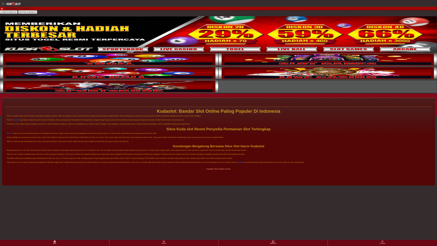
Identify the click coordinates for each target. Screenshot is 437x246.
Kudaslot (17, 120)
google (240, 162)
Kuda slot (10, 133)
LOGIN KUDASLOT (9, 12)
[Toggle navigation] (3, 3)
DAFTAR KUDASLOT (27, 12)
